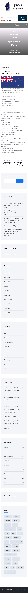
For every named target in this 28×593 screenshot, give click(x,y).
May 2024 (6, 290)
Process (8, 550)
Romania (16, 550)
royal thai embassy (10, 554)
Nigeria (7, 546)
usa (7, 567)
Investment (16, 537)
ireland (13, 542)
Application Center (9, 342)
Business (6, 351)
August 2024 (7, 282)
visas (4, 62)
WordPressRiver (22, 590)
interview (8, 537)
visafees (20, 567)
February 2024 (8, 299)
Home (11, 48)
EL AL (7, 533)
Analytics (8, 516)
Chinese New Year (10, 529)
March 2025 (7, 273)
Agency (6, 333)
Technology (7, 360)
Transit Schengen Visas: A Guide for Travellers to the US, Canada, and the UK (13, 212)
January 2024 (7, 304)
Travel (5, 364)
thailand (8, 563)
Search (6, 177)
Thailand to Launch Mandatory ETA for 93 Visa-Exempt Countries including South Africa (13, 220)
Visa (5, 368)
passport (15, 546)
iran (7, 542)
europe (20, 533)
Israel (20, 542)
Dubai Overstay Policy (10, 226)
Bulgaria (8, 520)
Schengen (16, 559)
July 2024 (6, 286)
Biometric (6, 346)
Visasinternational (10, 571)
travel (15, 563)
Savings (8, 559)
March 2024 (7, 295)
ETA (13, 533)
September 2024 (8, 277)
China (15, 524)
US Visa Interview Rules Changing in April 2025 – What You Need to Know (13, 205)
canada (7, 524)
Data (20, 529)
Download (5, 67)
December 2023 (8, 308)
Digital (6, 355)
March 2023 (7, 313)
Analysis (6, 338)
